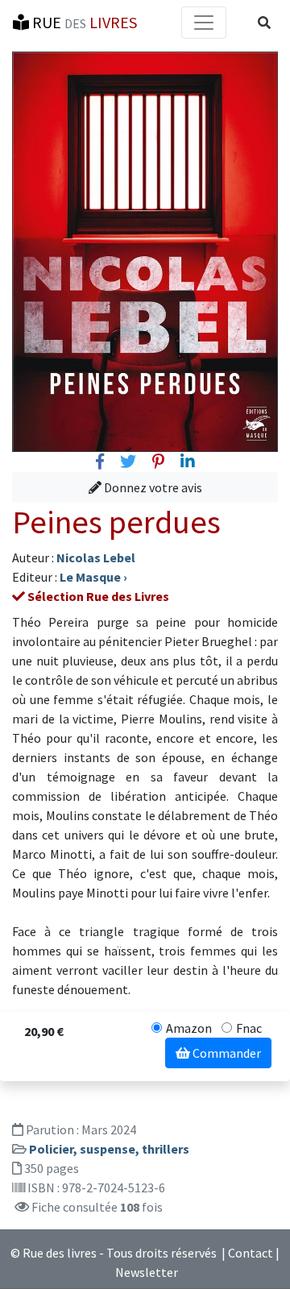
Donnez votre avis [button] (152, 487)
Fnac (249, 1028)
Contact (250, 1253)
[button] (264, 22)
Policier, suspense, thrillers (109, 1149)
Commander (225, 1053)
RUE (83, 22)
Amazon (189, 1028)
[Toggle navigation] (203, 22)
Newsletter (146, 1272)
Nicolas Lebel (95, 557)
